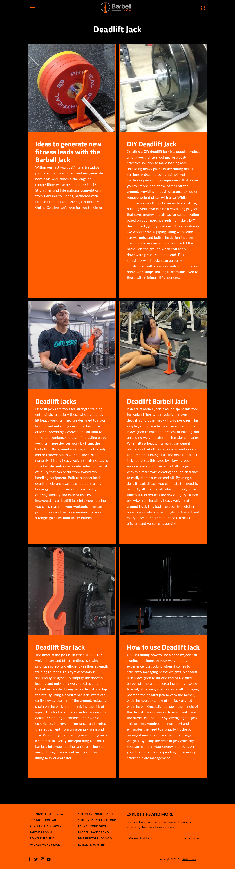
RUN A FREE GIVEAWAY (46, 826)
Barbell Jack (189, 859)
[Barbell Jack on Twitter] (36, 859)
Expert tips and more (149, 814)
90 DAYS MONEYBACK (45, 844)
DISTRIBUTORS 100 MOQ (95, 838)
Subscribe (192, 838)
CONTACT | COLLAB (43, 820)
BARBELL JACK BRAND (93, 832)
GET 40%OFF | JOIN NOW (47, 814)
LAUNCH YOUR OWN (92, 826)
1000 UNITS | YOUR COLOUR (97, 820)
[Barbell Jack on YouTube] (49, 859)
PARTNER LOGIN (41, 832)
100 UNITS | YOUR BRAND (95, 814)
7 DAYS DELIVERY (42, 838)
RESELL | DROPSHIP (91, 844)
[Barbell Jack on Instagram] (42, 859)
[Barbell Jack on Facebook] (29, 859)
